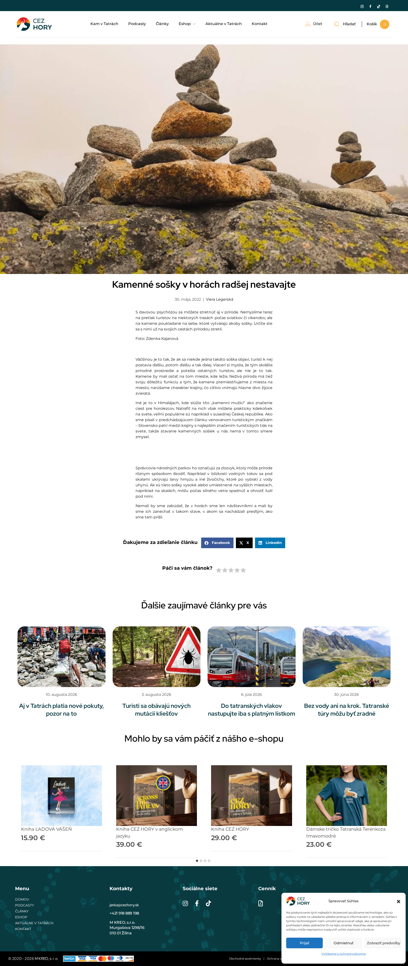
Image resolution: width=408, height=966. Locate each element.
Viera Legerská (219, 299)
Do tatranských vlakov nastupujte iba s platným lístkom (251, 710)
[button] (398, 901)
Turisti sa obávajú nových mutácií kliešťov (156, 710)
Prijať (304, 943)
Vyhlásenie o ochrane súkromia (343, 953)
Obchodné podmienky (245, 958)
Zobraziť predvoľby (383, 943)
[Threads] (386, 6)
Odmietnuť (343, 943)
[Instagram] (362, 6)
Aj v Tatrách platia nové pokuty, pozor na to (61, 710)
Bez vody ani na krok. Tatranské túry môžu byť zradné (346, 710)
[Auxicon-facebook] (370, 6)
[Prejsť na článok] (61, 656)
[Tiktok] (378, 6)
